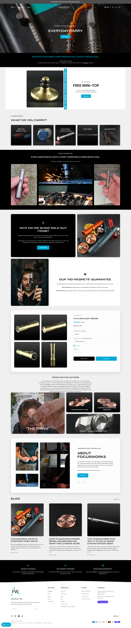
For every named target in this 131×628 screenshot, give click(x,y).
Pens (49, 593)
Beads (49, 599)
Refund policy (14, 622)
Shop (12, 7)
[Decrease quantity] (76, 352)
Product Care (64, 604)
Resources (21, 7)
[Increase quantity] (81, 352)
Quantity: (76, 349)
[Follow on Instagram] (15, 616)
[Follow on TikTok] (22, 616)
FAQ (62, 599)
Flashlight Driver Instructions (68, 606)
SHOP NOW (65, 36)
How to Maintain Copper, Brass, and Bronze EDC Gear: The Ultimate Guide (64, 541)
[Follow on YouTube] (19, 616)
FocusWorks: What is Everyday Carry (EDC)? (24, 540)
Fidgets (49, 596)
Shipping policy (38, 622)
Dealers (63, 601)
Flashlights (50, 591)
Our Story (83, 475)
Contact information (48, 622)
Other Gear (50, 601)
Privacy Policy (85, 596)
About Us (63, 591)
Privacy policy (21, 622)
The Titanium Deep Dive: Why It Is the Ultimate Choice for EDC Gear (101, 541)
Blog (29, 7)
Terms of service (30, 622)
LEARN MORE (43, 247)
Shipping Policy (85, 593)
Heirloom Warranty (104, 572)
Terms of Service (86, 599)
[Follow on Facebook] (12, 616)
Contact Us (64, 593)
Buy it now (106, 358)
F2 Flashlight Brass (86, 318)
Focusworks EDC (78, 315)
